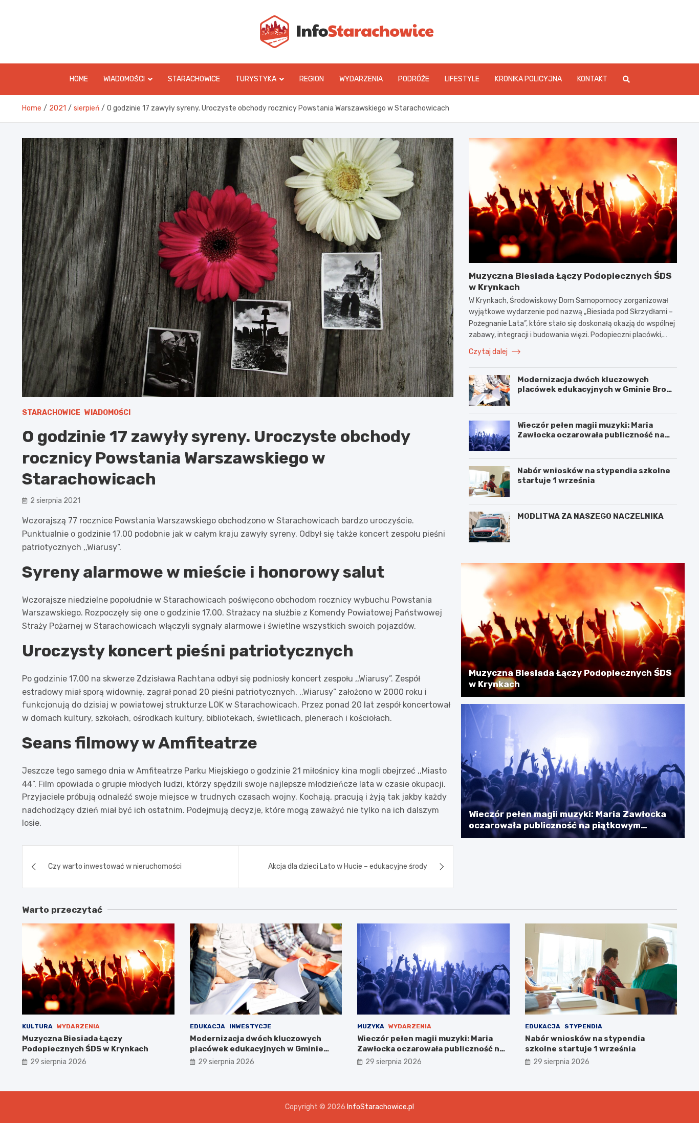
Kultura (37, 1026)
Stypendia (583, 1026)
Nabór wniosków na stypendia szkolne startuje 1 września (593, 476)
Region (311, 79)
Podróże (413, 79)
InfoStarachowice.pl (380, 1107)
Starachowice (194, 79)
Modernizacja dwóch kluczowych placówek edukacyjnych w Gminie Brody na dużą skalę (596, 389)
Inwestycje (250, 1026)
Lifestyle (462, 79)
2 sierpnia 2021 (55, 500)
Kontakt (592, 79)
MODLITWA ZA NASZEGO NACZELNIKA (590, 516)
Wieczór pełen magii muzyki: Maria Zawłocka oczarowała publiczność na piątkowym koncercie (590, 435)
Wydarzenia (361, 79)
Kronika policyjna (528, 79)
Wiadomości (124, 79)
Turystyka (255, 79)
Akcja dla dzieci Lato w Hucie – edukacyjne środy (347, 866)
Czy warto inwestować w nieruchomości (115, 866)
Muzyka (370, 1026)
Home (79, 79)
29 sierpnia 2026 (58, 1062)
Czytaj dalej (489, 351)
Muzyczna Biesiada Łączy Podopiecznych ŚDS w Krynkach (85, 1043)
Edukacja (207, 1026)
